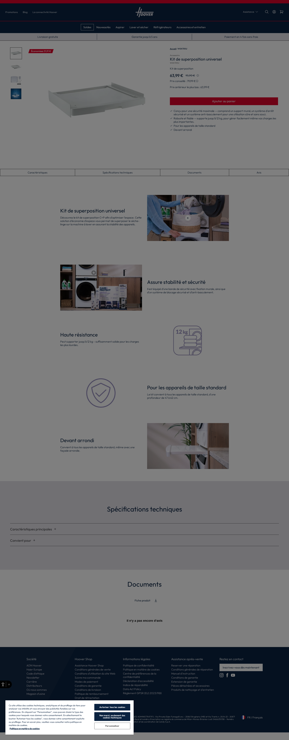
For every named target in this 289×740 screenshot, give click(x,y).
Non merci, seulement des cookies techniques (112, 716)
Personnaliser (112, 725)
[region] (69, 717)
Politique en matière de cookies (25, 728)
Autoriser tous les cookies (112, 707)
